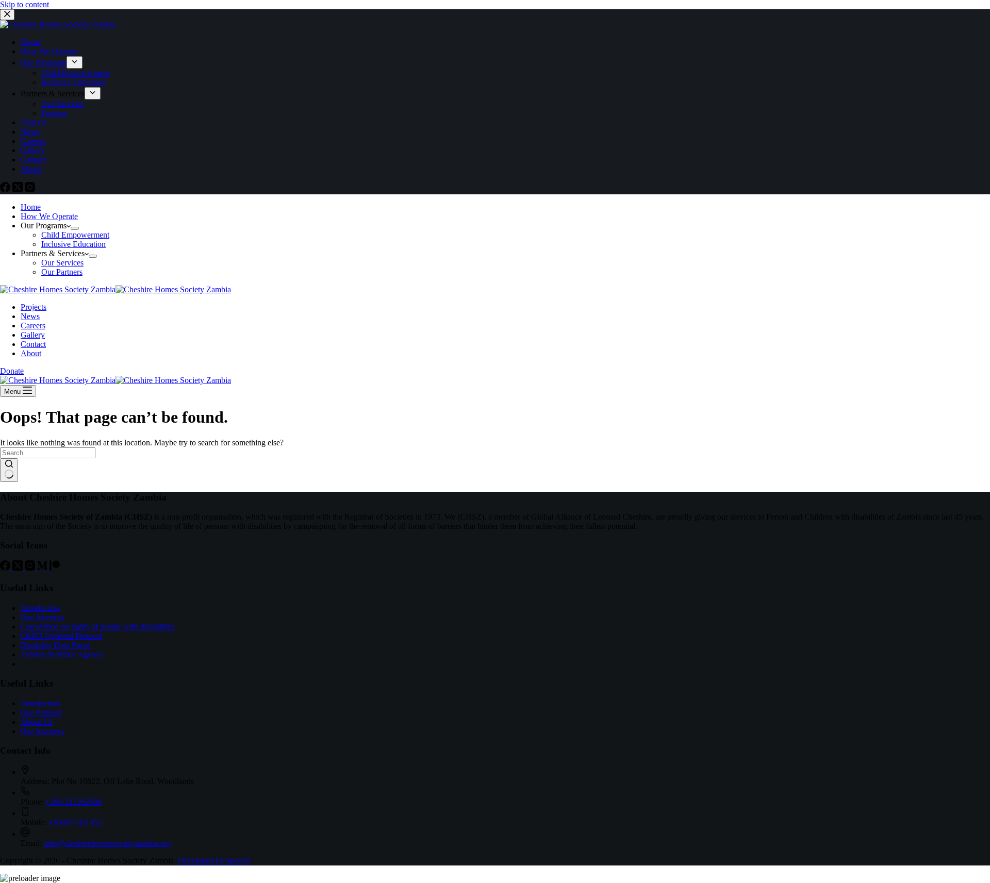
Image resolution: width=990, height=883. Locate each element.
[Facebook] (6, 189)
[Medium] (43, 567)
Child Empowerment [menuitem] (75, 73)
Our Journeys (42, 617)
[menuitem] (74, 62)
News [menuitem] (30, 131)
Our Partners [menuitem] (61, 272)
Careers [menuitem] (33, 141)
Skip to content (24, 4)
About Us (37, 722)
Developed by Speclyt (214, 860)
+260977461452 (75, 822)
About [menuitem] (31, 168)
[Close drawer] (7, 14)
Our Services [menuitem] (62, 103)
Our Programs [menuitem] (44, 62)
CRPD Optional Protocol (62, 635)
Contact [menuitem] (33, 159)
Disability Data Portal (56, 645)
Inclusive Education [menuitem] (73, 82)
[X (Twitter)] (18, 189)
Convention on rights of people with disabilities (98, 626)
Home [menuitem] (31, 42)
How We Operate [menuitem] (49, 51)
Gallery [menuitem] (33, 150)
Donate (12, 370)
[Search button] (9, 470)
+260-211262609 (73, 801)
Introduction (40, 608)
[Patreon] (55, 567)
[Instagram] (30, 189)
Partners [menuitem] (54, 113)
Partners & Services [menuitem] (53, 93)
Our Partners (41, 712)
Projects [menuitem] (33, 122)
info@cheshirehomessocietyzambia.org (107, 843)
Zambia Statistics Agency (62, 654)
